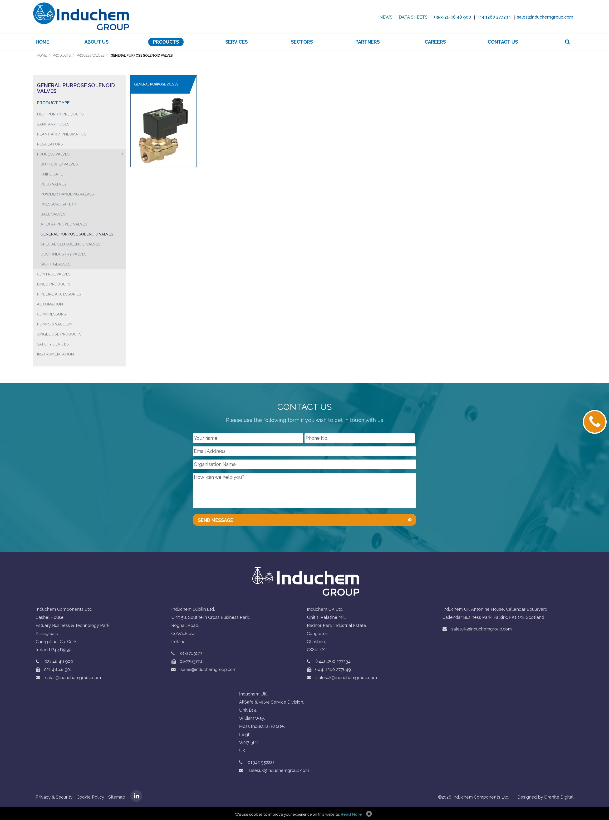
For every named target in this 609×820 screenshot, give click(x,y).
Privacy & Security (54, 797)
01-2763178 (190, 661)
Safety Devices (53, 344)
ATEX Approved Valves (63, 224)
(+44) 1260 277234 (333, 661)
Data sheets (413, 17)
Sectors (302, 42)
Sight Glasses (55, 264)
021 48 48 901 (57, 669)
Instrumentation (55, 354)
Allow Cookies (368, 814)
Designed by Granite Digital (545, 797)
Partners (367, 42)
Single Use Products (59, 334)
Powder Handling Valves (67, 194)
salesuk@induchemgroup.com (346, 677)
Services (236, 42)
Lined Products (54, 284)
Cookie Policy (90, 797)
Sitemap (116, 797)
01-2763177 (191, 653)
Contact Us (503, 42)
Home (42, 42)
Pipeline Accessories (59, 294)
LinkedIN (136, 796)
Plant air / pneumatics (61, 134)
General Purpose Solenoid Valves (142, 55)
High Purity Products (60, 114)
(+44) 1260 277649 (332, 669)
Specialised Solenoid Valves (70, 244)
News (386, 17)
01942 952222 (261, 762)
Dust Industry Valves (63, 254)
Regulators (50, 144)
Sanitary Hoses (53, 124)
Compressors (51, 314)
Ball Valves (52, 214)
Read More (351, 814)
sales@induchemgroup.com (72, 677)
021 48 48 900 (58, 661)
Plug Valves (53, 184)
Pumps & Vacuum (54, 324)
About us (96, 42)
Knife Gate (51, 174)
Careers (435, 42)
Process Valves (90, 55)
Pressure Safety (58, 204)
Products (166, 42)
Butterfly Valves (59, 164)
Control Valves (54, 274)
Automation (50, 304)
